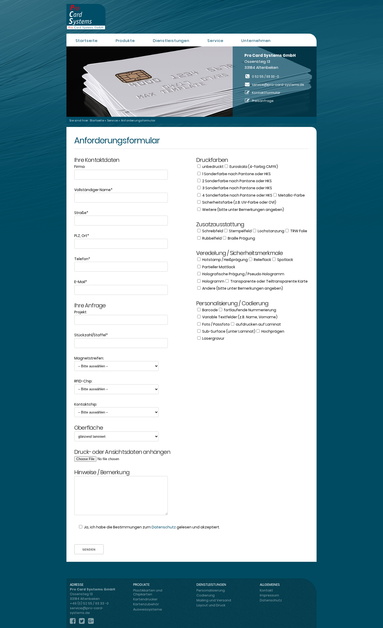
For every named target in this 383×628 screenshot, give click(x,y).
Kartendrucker (145, 599)
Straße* (81, 212)
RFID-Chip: (83, 381)
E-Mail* (80, 281)
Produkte (125, 40)
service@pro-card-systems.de (278, 84)
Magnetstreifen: (89, 358)
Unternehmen (256, 40)
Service (215, 40)
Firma (79, 166)
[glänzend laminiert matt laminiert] (130, 436)
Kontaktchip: (85, 404)
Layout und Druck (210, 605)
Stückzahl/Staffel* (91, 335)
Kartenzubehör (146, 604)
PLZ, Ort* (81, 235)
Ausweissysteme (147, 609)
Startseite (87, 40)
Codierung (205, 595)
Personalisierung (210, 590)
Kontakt (266, 590)
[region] (191, 81)
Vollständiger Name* (93, 189)
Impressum (269, 595)
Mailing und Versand (213, 600)
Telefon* (82, 258)
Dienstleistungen (171, 40)
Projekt (80, 312)
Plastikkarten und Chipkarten (147, 592)
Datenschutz (164, 527)
